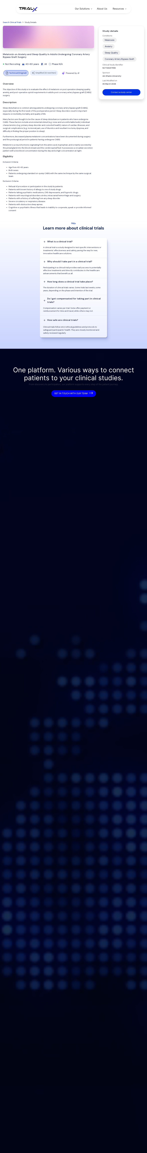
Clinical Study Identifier (112, 65)
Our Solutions (82, 8)
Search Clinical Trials (12, 22)
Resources (118, 8)
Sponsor (106, 72)
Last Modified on (109, 80)
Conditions (107, 36)
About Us (102, 8)
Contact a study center (121, 92)
